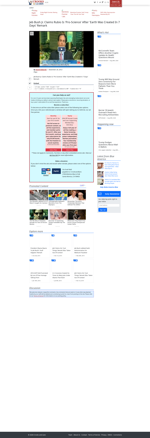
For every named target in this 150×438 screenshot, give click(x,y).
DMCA (110, 435)
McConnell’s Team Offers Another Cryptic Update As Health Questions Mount (109, 54)
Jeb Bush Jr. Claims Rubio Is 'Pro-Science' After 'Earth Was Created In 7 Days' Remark (74, 23)
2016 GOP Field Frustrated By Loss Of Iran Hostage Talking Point (39, 275)
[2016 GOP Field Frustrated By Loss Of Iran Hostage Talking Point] (39, 265)
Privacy (103, 435)
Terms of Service (39, 296)
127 (53, 260)
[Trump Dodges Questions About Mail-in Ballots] (109, 133)
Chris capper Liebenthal (105, 150)
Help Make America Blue (109, 187)
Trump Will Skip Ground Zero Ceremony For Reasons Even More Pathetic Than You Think (109, 84)
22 (98, 128)
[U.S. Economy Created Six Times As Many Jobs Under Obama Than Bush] (61, 265)
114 (75, 260)
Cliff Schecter (102, 118)
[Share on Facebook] (30, 79)
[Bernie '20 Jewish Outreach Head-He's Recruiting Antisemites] (109, 101)
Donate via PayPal (56, 171)
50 (30, 235)
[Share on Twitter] (30, 83)
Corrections (117, 435)
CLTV (46, 2)
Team (70, 435)
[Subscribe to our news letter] (105, 2)
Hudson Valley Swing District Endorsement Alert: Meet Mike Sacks (111, 174)
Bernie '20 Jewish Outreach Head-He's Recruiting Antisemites (109, 112)
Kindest (46, 175)
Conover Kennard (103, 60)
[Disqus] (61, 360)
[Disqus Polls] (61, 318)
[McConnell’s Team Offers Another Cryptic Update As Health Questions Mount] (109, 41)
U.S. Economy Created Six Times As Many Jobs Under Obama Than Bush (61, 275)
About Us (77, 435)
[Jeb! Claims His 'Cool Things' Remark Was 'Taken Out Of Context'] (61, 240)
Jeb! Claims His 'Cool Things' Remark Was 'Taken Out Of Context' (61, 250)
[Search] (108, 2)
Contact (84, 435)
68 (74, 235)
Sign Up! (103, 210)
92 (98, 65)
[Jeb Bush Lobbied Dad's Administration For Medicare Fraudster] (83, 240)
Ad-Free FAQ (54, 155)
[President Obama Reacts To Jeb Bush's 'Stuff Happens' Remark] (39, 240)
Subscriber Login (116, 5)
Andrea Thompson (104, 91)
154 (31, 260)
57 (98, 36)
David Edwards (41, 70)
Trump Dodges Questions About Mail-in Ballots (108, 144)
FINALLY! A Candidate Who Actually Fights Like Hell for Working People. (113, 181)
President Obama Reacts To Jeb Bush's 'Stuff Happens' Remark (39, 250)
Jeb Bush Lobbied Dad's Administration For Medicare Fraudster (82, 250)
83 (98, 96)
